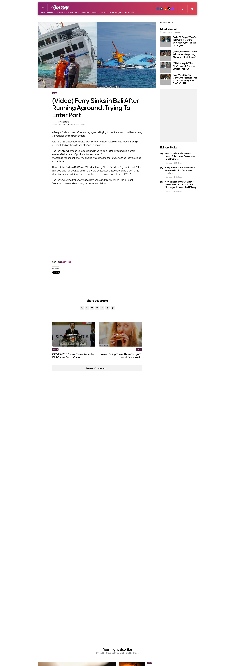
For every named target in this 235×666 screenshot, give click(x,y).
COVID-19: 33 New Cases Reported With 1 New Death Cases (73, 355)
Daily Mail (66, 261)
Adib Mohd (64, 122)
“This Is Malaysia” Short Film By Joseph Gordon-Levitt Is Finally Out (184, 66)
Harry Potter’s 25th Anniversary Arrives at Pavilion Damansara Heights (180, 170)
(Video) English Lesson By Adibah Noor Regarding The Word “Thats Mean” (185, 54)
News (55, 93)
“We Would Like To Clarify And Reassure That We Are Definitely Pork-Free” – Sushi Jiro (185, 79)
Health (55, 349)
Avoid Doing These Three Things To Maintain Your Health (121, 355)
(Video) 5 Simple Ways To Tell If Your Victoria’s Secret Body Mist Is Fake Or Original (185, 41)
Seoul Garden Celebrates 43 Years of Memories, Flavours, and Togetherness (180, 156)
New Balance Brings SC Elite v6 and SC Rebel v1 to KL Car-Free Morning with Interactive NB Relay (180, 184)
